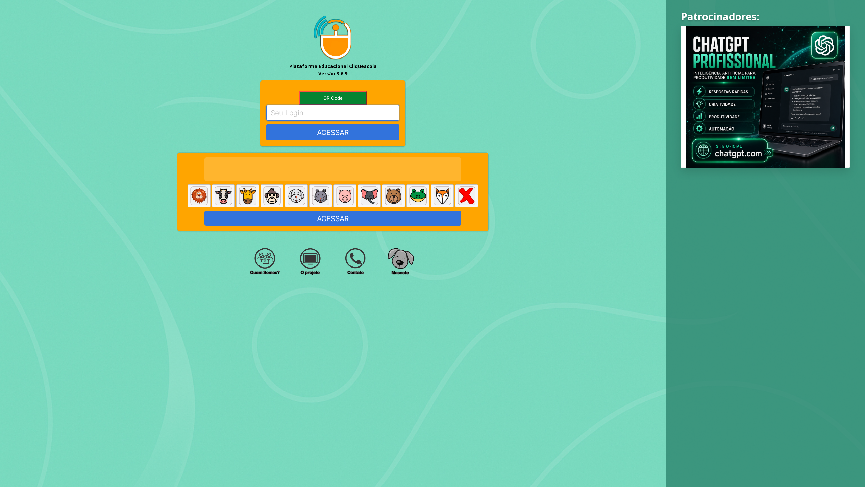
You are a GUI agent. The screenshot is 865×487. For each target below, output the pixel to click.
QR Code (333, 98)
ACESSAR (333, 132)
